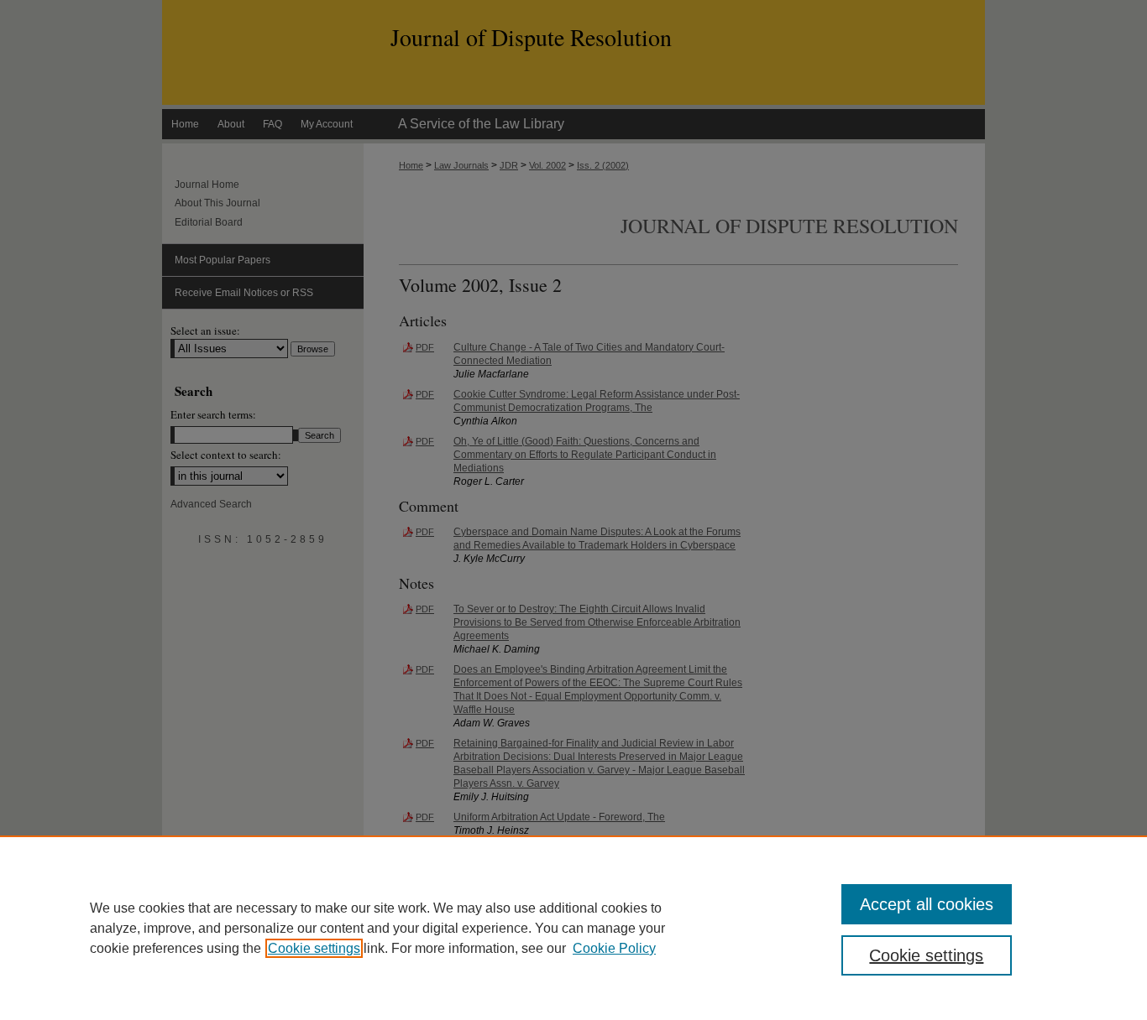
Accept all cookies (926, 904)
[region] (573, 927)
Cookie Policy (614, 948)
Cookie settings (314, 948)
